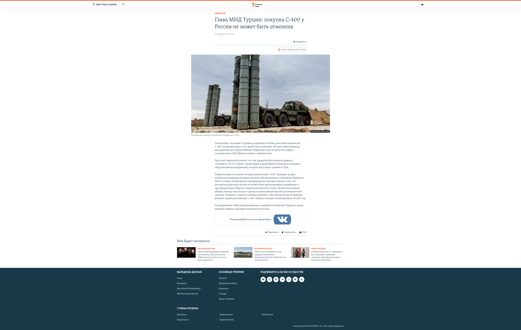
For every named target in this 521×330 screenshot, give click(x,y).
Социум (222, 294)
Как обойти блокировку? (189, 289)
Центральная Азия (206, 249)
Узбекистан (267, 315)
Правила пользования (187, 294)
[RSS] (301, 279)
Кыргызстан (183, 320)
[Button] (299, 42)
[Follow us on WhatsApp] (288, 279)
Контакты (181, 283)
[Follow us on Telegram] (282, 279)
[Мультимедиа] (422, 5)
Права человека (318, 249)
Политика (223, 289)
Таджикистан (226, 315)
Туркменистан (226, 320)
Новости (220, 13)
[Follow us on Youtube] (263, 279)
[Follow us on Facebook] (276, 279)
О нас (179, 278)
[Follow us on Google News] (295, 279)
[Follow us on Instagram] (269, 279)
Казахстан (182, 315)
